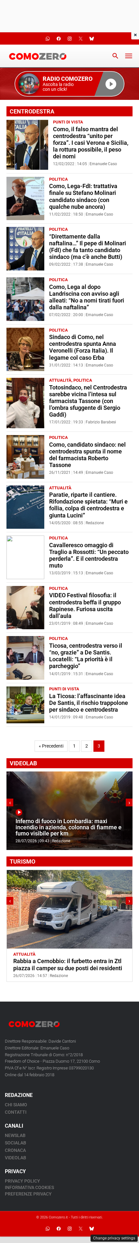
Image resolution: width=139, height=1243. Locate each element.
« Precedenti (51, 746)
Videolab (15, 1157)
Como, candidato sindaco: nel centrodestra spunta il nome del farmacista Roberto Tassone (87, 454)
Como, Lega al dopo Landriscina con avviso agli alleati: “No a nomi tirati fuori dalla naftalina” (86, 297)
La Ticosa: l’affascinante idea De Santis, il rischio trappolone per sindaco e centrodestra (88, 703)
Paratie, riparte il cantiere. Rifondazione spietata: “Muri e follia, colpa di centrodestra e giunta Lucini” (88, 505)
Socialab (15, 1142)
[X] (80, 1228)
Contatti (16, 1112)
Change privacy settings (114, 1238)
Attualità (60, 380)
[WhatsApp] (47, 1228)
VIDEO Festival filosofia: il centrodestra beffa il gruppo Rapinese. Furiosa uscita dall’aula (85, 605)
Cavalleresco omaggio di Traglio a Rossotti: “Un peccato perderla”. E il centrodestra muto (89, 555)
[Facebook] (58, 1228)
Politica (58, 179)
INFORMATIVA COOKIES (29, 1187)
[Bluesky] (91, 1228)
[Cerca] (115, 56)
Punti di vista (68, 122)
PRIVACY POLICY (22, 1181)
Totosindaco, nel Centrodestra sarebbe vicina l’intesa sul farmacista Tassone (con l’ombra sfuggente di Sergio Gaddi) (88, 401)
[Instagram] (69, 1228)
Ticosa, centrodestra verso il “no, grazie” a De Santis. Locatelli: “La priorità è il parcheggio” (85, 656)
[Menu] (128, 55)
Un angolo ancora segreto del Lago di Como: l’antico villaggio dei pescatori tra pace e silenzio (65, 968)
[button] (69, 84)
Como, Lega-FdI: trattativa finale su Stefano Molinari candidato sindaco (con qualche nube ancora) (83, 196)
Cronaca (15, 1150)
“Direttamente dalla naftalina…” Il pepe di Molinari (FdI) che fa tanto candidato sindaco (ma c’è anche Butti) (87, 246)
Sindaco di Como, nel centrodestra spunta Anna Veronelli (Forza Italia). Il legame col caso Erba (82, 347)
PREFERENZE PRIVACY (28, 1193)
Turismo (46, 954)
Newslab (15, 1135)
